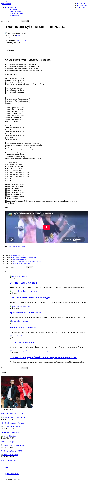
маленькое (16, 247)
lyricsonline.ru (6, 2)
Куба (18, 35)
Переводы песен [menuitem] (17, 13)
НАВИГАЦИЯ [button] (10, 7)
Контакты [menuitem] (15, 15)
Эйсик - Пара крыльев (23, 327)
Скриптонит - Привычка (10, 432)
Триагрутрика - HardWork (25, 312)
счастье (23, 247)
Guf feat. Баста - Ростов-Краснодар (30, 297)
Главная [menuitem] (14, 9)
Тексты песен (83, 5)
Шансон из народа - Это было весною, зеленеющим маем (43, 357)
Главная (81, 3)
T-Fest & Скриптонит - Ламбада (12, 413)
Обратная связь (13, 474)
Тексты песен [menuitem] (16, 11)
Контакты (82, 7)
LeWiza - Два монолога (23, 282)
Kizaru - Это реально (8, 460)
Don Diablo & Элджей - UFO (11, 451)
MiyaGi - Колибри (7, 442)
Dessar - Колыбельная (22, 342)
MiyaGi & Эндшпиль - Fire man (12, 423)
